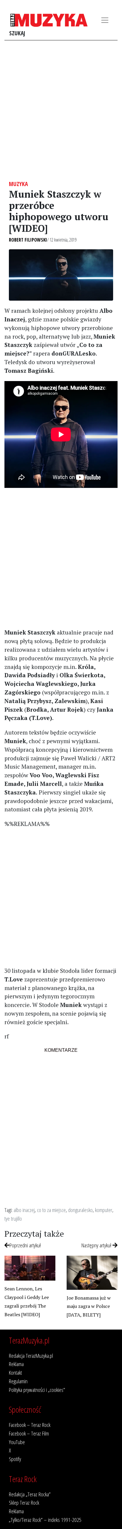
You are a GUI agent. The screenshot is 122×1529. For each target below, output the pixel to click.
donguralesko (80, 1210)
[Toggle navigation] (105, 20)
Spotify (15, 1459)
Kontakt (15, 1372)
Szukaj (17, 33)
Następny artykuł (97, 1245)
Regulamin (18, 1381)
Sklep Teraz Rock (24, 1502)
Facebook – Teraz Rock (29, 1425)
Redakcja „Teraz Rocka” (30, 1494)
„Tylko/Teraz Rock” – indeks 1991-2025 (45, 1520)
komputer (103, 1210)
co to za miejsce (51, 1210)
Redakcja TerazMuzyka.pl (31, 1356)
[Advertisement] (61, 110)
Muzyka (18, 184)
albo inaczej (24, 1210)
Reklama (16, 1364)
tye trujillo (13, 1218)
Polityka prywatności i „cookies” (37, 1390)
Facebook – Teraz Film (29, 1433)
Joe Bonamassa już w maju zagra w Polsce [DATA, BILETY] (89, 1306)
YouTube (17, 1442)
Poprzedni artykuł (25, 1245)
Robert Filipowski (28, 240)
